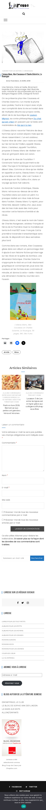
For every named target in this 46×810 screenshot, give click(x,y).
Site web (6, 499)
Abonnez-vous (12, 683)
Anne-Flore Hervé (12, 81)
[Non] (43, 801)
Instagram (24, 791)
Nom (5, 475)
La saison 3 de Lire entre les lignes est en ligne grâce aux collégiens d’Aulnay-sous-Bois (34, 403)
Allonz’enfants (10, 712)
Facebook (17, 787)
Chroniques (28, 71)
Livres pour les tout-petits (13, 621)
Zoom (16, 402)
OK (23, 806)
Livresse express (10, 397)
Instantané (16, 395)
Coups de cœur (8, 653)
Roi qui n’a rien (24, 125)
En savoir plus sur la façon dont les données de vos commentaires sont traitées (23, 541)
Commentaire (9, 442)
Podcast (31, 395)
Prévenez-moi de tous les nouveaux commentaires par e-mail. (20, 513)
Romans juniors (9, 640)
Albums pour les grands (12, 635)
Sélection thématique (12, 401)
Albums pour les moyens (12, 71)
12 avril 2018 (25, 81)
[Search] (23, 13)
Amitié (6, 352)
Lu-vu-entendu (11, 398)
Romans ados (8, 644)
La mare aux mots (11, 709)
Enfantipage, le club (13, 702)
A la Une (6, 393)
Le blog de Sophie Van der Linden (20, 706)
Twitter (33, 787)
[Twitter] (22, 602)
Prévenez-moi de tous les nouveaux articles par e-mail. (20, 521)
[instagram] (28, 602)
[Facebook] (18, 602)
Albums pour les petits (12, 626)
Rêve (16, 352)
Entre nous (6, 395)
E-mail (6, 487)
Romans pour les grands (13, 649)
